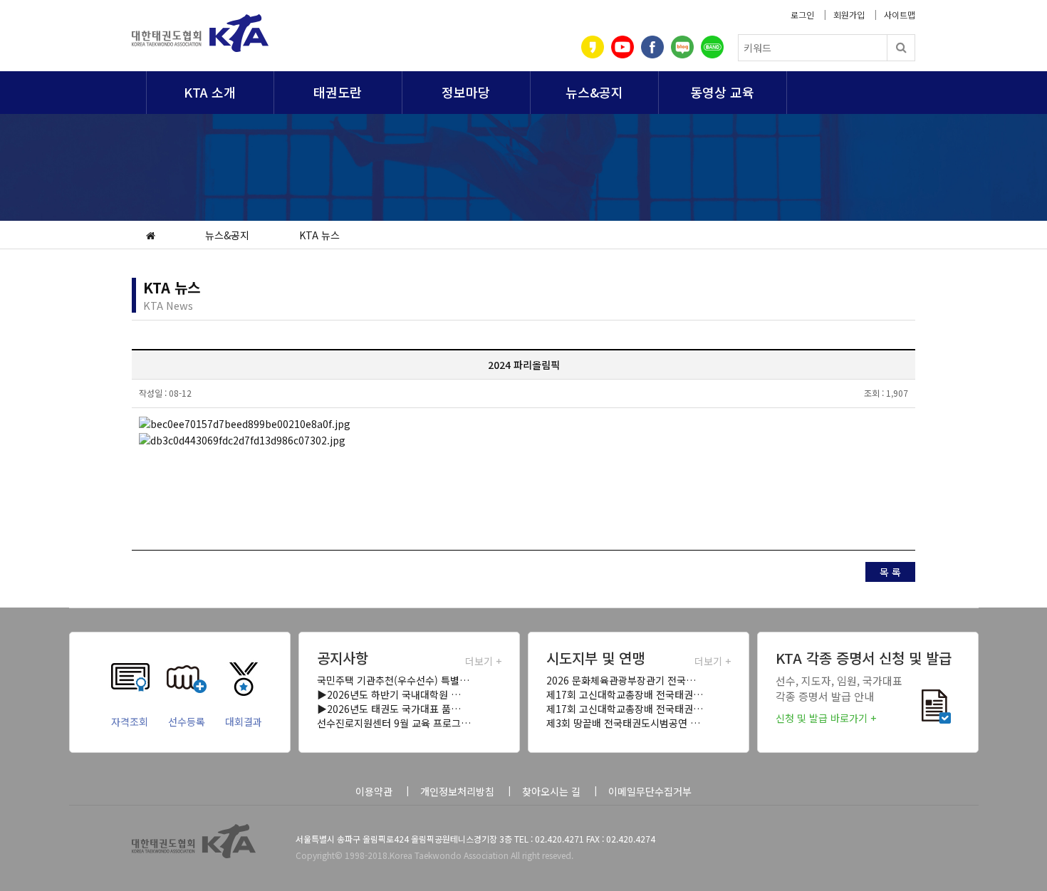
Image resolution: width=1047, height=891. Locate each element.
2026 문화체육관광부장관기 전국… (621, 680)
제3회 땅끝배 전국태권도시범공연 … (623, 723)
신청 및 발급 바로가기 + (826, 718)
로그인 (802, 15)
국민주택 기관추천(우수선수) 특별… (393, 680)
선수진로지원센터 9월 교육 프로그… (394, 723)
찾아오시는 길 (551, 791)
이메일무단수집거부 (650, 791)
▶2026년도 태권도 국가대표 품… (389, 709)
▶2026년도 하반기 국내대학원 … (389, 694)
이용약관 (373, 791)
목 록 (890, 572)
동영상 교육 (722, 92)
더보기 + (483, 661)
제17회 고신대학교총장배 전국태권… (624, 694)
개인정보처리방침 (457, 791)
